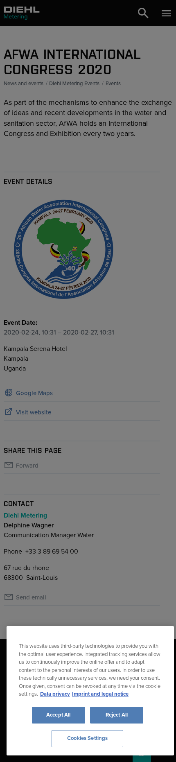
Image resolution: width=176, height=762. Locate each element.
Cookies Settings (87, 738)
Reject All (117, 715)
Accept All (58, 715)
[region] (90, 690)
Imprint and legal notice (100, 694)
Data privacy (55, 694)
